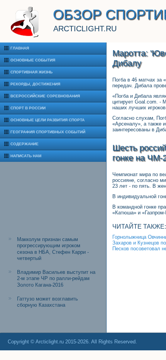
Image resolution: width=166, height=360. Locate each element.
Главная (19, 48)
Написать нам (25, 156)
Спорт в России (28, 108)
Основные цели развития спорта (47, 120)
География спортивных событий (47, 132)
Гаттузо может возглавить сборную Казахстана (47, 302)
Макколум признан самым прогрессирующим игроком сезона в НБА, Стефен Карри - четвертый (53, 248)
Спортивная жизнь (31, 72)
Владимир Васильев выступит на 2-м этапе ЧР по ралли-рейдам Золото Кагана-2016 (56, 278)
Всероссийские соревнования (45, 96)
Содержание (24, 144)
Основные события (32, 60)
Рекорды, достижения (35, 84)
